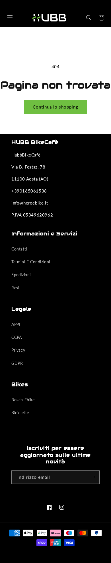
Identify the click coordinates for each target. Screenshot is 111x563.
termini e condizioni (30, 261)
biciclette (20, 412)
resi (15, 287)
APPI (15, 324)
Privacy (18, 350)
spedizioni (21, 274)
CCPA (16, 337)
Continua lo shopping (55, 106)
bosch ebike (23, 399)
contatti (19, 249)
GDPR (17, 363)
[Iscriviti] (93, 477)
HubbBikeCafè (49, 553)
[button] (10, 17)
